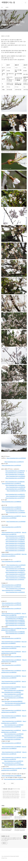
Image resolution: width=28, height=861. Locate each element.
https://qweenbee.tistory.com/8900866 (15, 485)
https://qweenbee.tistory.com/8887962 (11, 676)
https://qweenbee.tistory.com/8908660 (11, 590)
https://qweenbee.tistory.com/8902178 (15, 494)
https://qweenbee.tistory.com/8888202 (11, 715)
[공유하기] (6, 783)
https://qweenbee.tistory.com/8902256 (11, 508)
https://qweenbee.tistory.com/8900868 (15, 543)
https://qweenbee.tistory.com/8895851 (13, 725)
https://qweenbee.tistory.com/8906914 (14, 474)
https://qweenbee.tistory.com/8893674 (11, 686)
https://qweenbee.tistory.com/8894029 (11, 752)
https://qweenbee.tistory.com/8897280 (15, 568)
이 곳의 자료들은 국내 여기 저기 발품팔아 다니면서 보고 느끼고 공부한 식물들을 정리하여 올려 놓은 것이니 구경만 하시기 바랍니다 (11, 839)
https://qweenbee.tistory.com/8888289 (11, 775)
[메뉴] (25, 2)
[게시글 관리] (8, 783)
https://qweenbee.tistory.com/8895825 (14, 690)
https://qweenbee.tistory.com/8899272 (11, 516)
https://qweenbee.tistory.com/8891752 (11, 638)
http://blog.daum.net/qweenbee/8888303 (12, 701)
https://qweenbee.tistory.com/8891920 (11, 681)
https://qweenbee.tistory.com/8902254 (11, 586)
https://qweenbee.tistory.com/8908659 (15, 478)
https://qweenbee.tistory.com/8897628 (11, 726)
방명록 (7, 7)
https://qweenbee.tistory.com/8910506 (11, 739)
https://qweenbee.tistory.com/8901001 (11, 554)
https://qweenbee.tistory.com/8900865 (16, 458)
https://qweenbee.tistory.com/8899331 (15, 620)
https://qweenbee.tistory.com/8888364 (11, 501)
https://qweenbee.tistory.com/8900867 (16, 521)
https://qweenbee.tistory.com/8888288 (11, 628)
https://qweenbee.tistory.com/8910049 (11, 465)
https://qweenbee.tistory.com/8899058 (11, 585)
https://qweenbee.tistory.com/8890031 (11, 641)
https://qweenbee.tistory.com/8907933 (11, 527)
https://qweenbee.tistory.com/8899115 (15, 537)
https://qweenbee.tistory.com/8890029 (11, 670)
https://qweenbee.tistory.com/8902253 (15, 470)
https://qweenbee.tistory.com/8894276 (11, 757)
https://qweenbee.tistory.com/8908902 (14, 697)
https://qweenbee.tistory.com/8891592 (11, 532)
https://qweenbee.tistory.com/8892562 (11, 656)
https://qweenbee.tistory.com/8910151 (14, 579)
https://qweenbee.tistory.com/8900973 (15, 621)
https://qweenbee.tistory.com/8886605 (11, 660)
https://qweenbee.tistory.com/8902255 (15, 547)
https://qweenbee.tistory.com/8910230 (15, 550)
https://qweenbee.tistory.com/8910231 (15, 592)
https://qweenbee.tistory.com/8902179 (14, 572)
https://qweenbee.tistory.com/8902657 (12, 768)
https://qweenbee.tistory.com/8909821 (11, 705)
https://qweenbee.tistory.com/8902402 (11, 605)
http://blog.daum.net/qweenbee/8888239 (15, 703)
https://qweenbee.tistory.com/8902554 (15, 625)
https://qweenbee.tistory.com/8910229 (15, 498)
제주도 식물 (10, 788)
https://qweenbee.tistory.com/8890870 (11, 746)
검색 (23, 3)
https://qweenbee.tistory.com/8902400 (11, 696)
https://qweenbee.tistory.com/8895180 (15, 631)
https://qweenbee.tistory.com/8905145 (15, 576)
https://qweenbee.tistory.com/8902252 (11, 507)
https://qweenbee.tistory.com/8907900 (13, 737)
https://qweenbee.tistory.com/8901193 (13, 761)
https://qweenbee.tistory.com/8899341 (11, 646)
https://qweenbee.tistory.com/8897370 (16, 490)
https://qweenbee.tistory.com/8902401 (11, 603)
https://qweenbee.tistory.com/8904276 (11, 608)
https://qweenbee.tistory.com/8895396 (15, 481)
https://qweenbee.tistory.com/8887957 (11, 613)
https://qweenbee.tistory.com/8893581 (15, 616)
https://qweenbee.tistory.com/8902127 (15, 545)
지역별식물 (5, 788)
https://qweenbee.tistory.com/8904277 (11, 763)
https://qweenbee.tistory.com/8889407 (11, 743)
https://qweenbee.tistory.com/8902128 (15, 487)
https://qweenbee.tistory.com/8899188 (15, 539)
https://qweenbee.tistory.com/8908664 (13, 779)
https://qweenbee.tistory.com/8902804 (11, 735)
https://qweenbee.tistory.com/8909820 (14, 764)
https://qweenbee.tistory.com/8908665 (15, 548)
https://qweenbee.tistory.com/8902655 (11, 651)
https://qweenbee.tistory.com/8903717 (14, 510)
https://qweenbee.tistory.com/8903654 (15, 489)
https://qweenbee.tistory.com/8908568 (15, 577)
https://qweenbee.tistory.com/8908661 (15, 512)
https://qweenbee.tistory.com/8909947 (11, 665)
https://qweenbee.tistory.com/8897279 (11, 566)
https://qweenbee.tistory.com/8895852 (11, 692)
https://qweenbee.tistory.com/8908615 (15, 476)
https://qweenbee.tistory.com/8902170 (14, 461)
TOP (25, 857)
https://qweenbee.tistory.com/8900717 (15, 541)
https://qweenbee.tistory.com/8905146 (15, 588)
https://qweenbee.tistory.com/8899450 (11, 730)
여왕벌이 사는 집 (8, 2)
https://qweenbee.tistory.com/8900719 (11, 483)
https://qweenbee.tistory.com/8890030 (11, 710)
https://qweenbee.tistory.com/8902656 (13, 734)
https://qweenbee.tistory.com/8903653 (15, 574)
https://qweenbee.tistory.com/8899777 (15, 633)
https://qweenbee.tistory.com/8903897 (13, 694)
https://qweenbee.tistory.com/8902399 (15, 623)
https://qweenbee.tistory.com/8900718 (15, 570)
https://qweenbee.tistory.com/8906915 (15, 496)
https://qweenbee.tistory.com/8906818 (15, 565)
